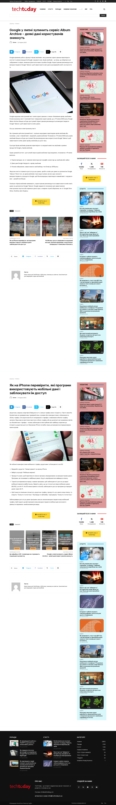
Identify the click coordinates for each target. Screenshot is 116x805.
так (81, 163)
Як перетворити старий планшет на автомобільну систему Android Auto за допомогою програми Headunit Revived (28, 764)
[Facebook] (95, 1)
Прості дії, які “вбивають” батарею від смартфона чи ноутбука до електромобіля (89, 234)
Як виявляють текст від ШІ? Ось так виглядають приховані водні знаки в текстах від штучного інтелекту (91, 283)
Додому (12, 23)
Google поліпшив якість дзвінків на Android (65, 227)
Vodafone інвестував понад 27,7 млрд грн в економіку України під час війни (91, 50)
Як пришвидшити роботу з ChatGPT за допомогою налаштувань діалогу (28, 742)
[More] (61, 52)
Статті (81, 206)
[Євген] (11, 42)
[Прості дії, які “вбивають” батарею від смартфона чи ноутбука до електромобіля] (92, 222)
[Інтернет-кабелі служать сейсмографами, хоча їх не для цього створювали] (92, 246)
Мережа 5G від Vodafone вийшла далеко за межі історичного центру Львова (91, 148)
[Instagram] (98, 1)
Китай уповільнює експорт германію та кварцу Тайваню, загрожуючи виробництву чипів (91, 210)
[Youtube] (105, 1)
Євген (14, 42)
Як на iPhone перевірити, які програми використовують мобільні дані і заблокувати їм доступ (23, 242)
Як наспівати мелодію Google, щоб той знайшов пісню (33, 227)
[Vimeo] (103, 1)
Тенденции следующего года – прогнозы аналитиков (17, 227)
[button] (104, 9)
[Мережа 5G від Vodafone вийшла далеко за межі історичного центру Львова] (92, 136)
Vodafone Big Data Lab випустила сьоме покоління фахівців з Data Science (91, 74)
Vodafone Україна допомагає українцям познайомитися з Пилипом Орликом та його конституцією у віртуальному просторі (90, 123)
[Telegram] (87, 787)
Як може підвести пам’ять (49, 227)
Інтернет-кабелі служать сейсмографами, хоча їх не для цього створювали (90, 258)
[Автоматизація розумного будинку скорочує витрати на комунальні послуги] (92, 323)
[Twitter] (100, 1)
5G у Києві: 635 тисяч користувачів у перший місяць (90, 98)
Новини (17, 23)
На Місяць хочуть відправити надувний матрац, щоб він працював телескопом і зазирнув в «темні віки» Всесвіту (59, 242)
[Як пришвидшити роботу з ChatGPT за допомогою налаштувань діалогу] (14, 743)
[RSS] (83, 787)
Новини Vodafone (85, 47)
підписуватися (102, 163)
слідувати (92, 163)
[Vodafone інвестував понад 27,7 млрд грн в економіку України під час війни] (92, 39)
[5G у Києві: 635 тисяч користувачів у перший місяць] (92, 86)
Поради (33, 235)
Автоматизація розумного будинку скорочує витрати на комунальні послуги (90, 335)
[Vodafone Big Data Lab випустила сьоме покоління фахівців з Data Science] (92, 63)
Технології (17, 211)
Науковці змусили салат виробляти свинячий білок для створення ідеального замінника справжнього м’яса (91, 360)
